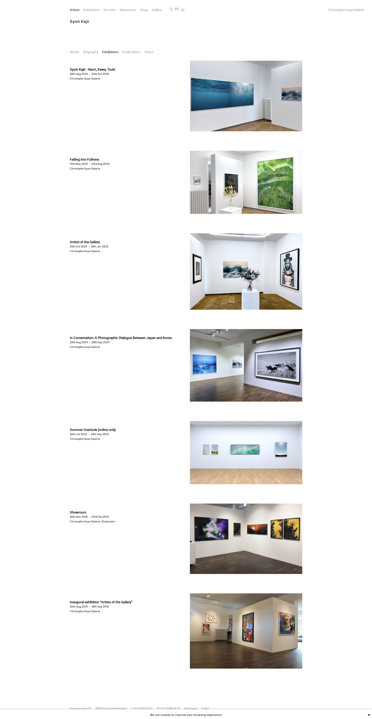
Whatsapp (190, 708)
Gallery (157, 9)
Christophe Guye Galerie (346, 9)
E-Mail (205, 708)
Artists (74, 9)
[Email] (177, 9)
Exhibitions (91, 9)
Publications (131, 51)
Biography (90, 51)
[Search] (171, 9)
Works (74, 51)
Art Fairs (109, 9)
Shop (144, 9)
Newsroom (128, 9)
